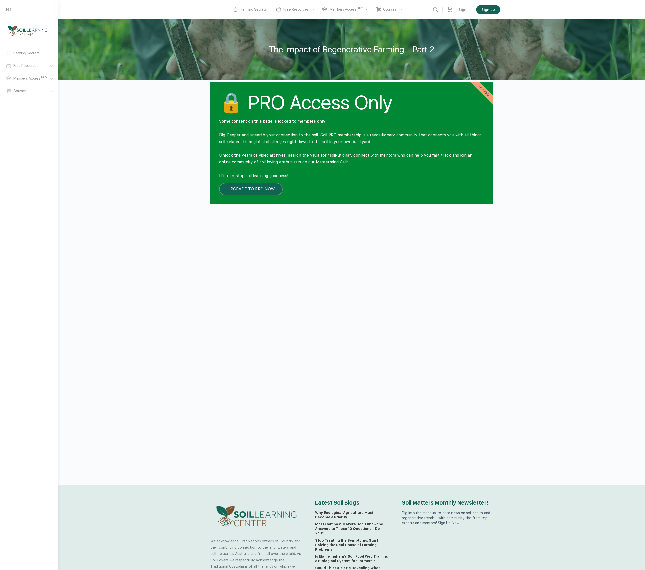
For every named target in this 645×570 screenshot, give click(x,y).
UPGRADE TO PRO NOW (251, 189)
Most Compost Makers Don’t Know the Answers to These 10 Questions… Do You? (349, 528)
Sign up (488, 10)
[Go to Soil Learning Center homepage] (27, 30)
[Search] (435, 10)
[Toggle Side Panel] (9, 10)
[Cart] (450, 9)
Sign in (464, 10)
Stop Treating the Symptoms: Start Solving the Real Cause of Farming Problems (346, 544)
